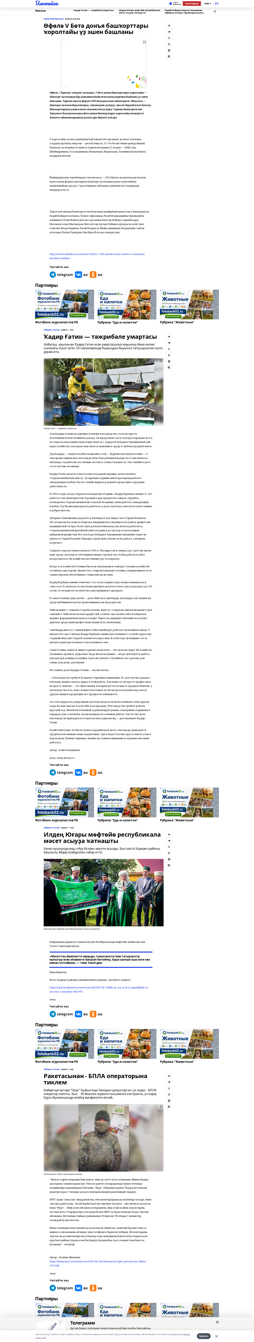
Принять (203, 1336)
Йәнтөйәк (46, 3)
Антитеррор (191, 3)
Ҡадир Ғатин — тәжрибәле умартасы (93, 10)
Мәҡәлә (40, 10)
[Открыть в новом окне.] (61, 274)
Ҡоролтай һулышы (54, 19)
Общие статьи (51, 330)
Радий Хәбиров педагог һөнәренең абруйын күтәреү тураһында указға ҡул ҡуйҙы (184, 11)
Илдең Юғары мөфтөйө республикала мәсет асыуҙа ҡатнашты (139, 11)
